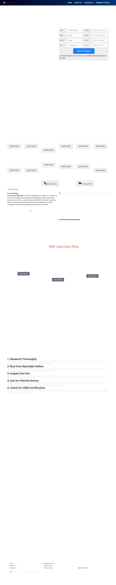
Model (61, 40)
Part (61, 45)
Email (86, 40)
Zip (86, 45)
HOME (70, 3)
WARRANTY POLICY (102, 3)
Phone (87, 30)
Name (86, 35)
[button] (58, 549)
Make (61, 35)
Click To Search (84, 51)
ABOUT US (78, 3)
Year (61, 30)
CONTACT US (88, 3)
